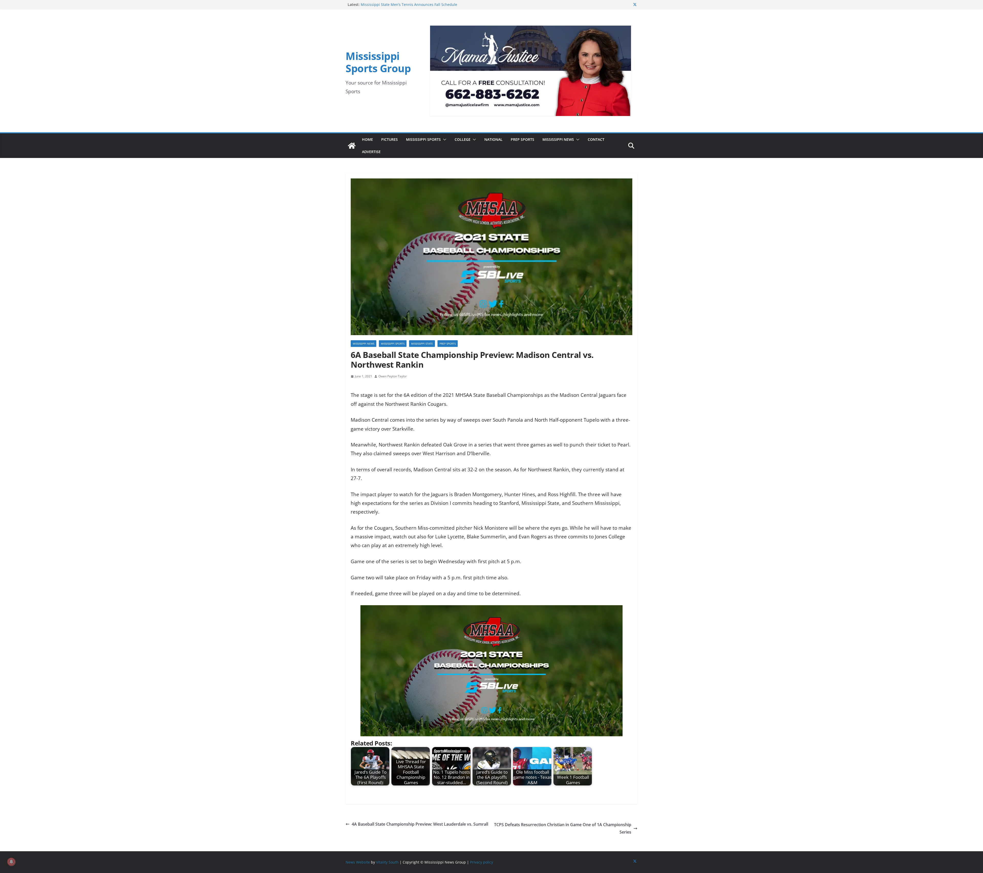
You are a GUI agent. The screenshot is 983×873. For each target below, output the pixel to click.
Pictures (389, 139)
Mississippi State (422, 343)
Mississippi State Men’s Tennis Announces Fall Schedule (409, 4)
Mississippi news (363, 343)
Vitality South (387, 862)
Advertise (371, 151)
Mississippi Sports (423, 139)
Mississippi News (558, 139)
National (493, 139)
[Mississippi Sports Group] (352, 146)
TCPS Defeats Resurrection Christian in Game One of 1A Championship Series (562, 828)
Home (367, 139)
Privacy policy (481, 862)
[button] (443, 139)
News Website (358, 862)
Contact (596, 139)
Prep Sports (522, 139)
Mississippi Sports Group (378, 62)
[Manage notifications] (11, 862)
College (463, 139)
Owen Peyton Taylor (392, 376)
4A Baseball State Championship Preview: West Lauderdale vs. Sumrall (420, 824)
